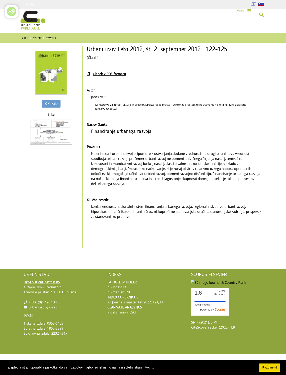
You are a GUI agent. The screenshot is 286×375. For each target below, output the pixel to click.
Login (30, 4)
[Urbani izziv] (27, 15)
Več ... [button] (149, 367)
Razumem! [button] (269, 367)
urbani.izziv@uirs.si (44, 307)
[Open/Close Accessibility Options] (11, 11)
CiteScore (219, 293)
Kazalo (52, 103)
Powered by (207, 309)
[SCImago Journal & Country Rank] (218, 282)
